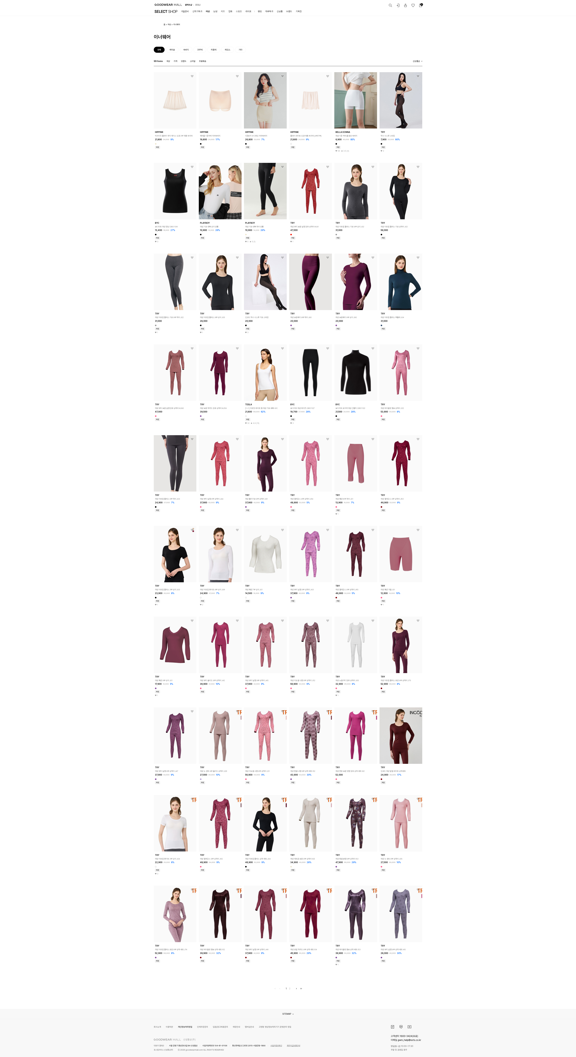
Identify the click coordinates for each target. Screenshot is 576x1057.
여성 (208, 11)
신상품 (280, 11)
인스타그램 (392, 1027)
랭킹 (260, 11)
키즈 (223, 11)
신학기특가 (197, 11)
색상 (168, 61)
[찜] (192, 76)
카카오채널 (401, 1027)
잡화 (230, 11)
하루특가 (269, 11)
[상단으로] (561, 1051)
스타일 (192, 61)
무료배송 (202, 61)
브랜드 (289, 11)
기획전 (299, 11)
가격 (175, 61)
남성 (215, 11)
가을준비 (185, 11)
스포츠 (239, 11)
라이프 (248, 11)
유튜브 (409, 1027)
